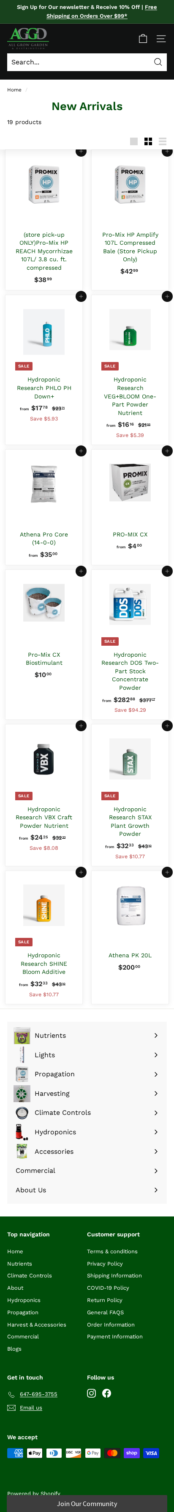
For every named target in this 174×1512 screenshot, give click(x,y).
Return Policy (104, 1300)
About (15, 1288)
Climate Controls (29, 1275)
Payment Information (115, 1336)
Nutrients (19, 1263)
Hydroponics (24, 1300)
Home (14, 90)
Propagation (22, 1312)
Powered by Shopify (33, 1493)
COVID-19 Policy (108, 1288)
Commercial (23, 1336)
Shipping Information (114, 1275)
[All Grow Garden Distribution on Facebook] (106, 1392)
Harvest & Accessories (36, 1324)
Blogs (14, 1349)
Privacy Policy (105, 1263)
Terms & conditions (112, 1251)
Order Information (111, 1324)
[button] (87, 1503)
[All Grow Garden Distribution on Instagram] (91, 1392)
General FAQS (105, 1312)
